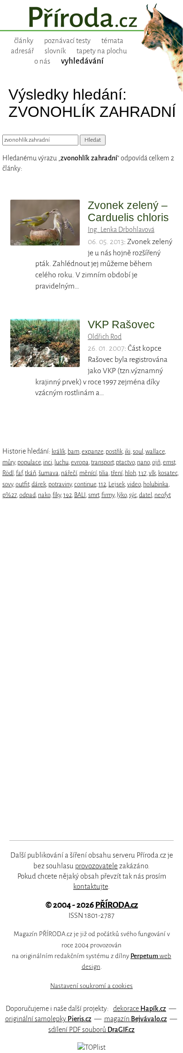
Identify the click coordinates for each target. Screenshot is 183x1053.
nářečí (69, 472)
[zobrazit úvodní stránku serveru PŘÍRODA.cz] (91, 18)
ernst (169, 462)
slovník (55, 51)
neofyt (162, 494)
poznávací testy (67, 40)
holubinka (155, 484)
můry (8, 462)
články (23, 40)
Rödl (8, 472)
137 (142, 472)
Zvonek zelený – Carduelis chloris (128, 211)
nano (143, 462)
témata (112, 40)
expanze (92, 451)
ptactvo (125, 462)
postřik (114, 451)
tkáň (30, 472)
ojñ (156, 462)
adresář (22, 51)
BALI (80, 494)
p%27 (9, 494)
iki (127, 451)
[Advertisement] (85, 670)
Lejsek (116, 484)
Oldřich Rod (105, 336)
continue (85, 484)
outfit (22, 484)
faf (19, 472)
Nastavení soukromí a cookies (91, 985)
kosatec (167, 472)
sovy (7, 484)
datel (145, 494)
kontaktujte (90, 886)
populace (29, 462)
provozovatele (96, 866)
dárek (38, 484)
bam (73, 451)
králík (58, 451)
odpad (27, 494)
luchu (61, 462)
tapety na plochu (101, 51)
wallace (155, 451)
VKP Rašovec (121, 324)
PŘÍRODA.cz (116, 905)
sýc (133, 494)
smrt (93, 494)
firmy (107, 494)
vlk (152, 472)
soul (138, 451)
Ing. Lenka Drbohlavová (121, 229)
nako (44, 494)
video (134, 484)
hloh (130, 472)
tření (116, 472)
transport (102, 462)
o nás (42, 61)
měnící (88, 472)
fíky (57, 494)
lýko (122, 494)
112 (102, 484)
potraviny (60, 484)
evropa (80, 462)
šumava (48, 472)
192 (67, 494)
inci (47, 462)
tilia (103, 472)
